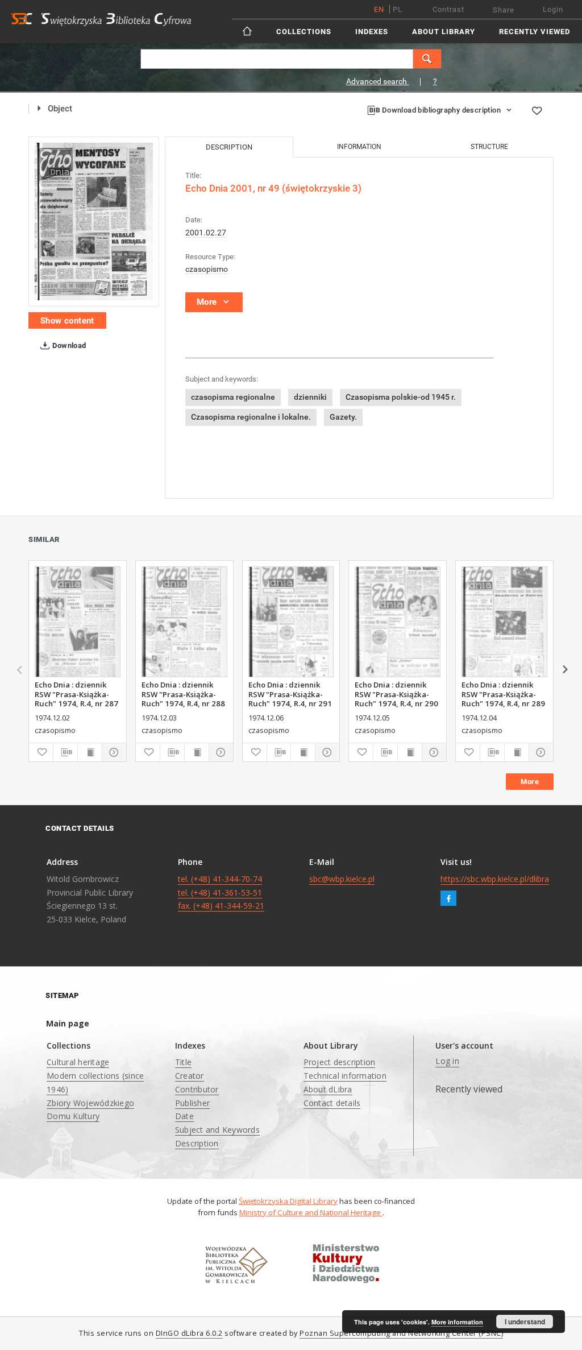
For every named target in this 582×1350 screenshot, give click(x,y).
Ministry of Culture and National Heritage (311, 1212)
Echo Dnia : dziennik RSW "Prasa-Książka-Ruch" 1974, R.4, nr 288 (183, 694)
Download (68, 345)
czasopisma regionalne (233, 396)
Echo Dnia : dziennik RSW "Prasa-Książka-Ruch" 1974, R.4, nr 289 (503, 694)
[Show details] (112, 752)
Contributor (197, 1089)
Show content (67, 321)
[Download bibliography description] (65, 752)
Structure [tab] (489, 147)
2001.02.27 (205, 232)
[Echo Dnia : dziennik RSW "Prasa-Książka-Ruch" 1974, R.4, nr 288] (184, 622)
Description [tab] (229, 147)
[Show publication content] (90, 752)
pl (397, 9)
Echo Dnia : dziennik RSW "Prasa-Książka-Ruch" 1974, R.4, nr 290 (396, 694)
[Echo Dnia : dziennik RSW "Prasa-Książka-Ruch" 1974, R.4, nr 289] (504, 622)
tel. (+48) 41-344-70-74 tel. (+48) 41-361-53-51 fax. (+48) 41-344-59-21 (221, 892)
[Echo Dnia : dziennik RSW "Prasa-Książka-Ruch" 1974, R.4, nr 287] (77, 622)
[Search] (427, 59)
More (530, 781)
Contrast (448, 9)
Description (197, 1143)
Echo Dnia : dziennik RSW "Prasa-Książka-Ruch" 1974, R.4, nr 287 (76, 694)
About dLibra (328, 1089)
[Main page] (248, 31)
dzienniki (310, 396)
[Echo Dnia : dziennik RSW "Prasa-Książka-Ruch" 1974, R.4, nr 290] (397, 622)
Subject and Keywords (217, 1129)
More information (457, 1322)
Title (183, 1062)
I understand (525, 1321)
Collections (303, 31)
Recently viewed (534, 31)
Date (184, 1116)
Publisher (192, 1103)
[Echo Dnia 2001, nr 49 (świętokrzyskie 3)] (94, 221)
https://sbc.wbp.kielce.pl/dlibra (494, 878)
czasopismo (206, 269)
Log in (447, 1060)
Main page (67, 1023)
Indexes (371, 31)
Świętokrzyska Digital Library (288, 1201)
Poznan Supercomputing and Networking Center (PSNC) (401, 1333)
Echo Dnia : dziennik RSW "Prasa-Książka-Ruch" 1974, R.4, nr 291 (290, 694)
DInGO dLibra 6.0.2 (189, 1333)
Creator (189, 1075)
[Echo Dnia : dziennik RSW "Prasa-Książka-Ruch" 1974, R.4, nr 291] (291, 622)
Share (503, 10)
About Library (443, 31)
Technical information (345, 1075)
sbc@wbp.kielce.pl (342, 878)
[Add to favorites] (536, 110)
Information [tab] (359, 147)
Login (553, 9)
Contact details (332, 1103)
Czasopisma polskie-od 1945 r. (401, 396)
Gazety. (343, 416)
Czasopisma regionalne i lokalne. (251, 416)
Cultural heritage (78, 1062)
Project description (340, 1062)
